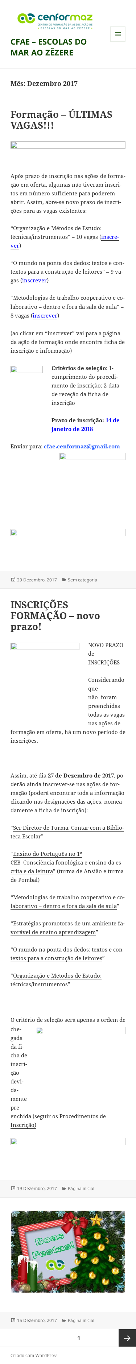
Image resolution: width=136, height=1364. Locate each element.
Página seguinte (127, 1338)
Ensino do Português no (44, 853)
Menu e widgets (118, 41)
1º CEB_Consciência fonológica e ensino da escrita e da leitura (67, 862)
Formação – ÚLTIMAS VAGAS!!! (61, 120)
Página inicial (81, 1188)
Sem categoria (82, 580)
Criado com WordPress (34, 1355)
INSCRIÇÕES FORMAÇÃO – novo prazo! (55, 615)
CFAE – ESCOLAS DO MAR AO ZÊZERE (49, 47)
